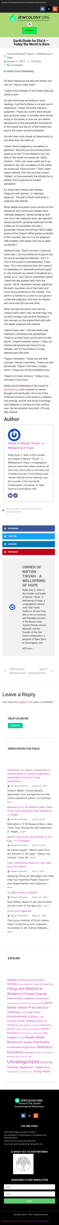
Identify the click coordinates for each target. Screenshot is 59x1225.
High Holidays (13, 509)
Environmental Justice (22, 1016)
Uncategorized (14, 512)
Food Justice (26, 1020)
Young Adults (42, 1071)
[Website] (15, 495)
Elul (22, 1012)
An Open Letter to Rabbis (22, 892)
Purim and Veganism (19, 910)
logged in (23, 702)
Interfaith (11, 1029)
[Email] (10, 495)
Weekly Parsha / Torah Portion (19, 1072)
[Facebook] (42, 9)
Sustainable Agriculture (21, 1047)
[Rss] (55, 9)
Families (12, 1020)
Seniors (28, 1042)
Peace (25, 509)
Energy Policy (33, 1012)
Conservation (42, 998)
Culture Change (37, 1003)
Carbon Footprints (25, 984)
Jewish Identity (26, 1033)
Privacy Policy (21, 1221)
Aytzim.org (7, 1221)
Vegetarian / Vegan (31, 1067)
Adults (11, 980)
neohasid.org (11, 389)
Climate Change (35, 994)
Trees (38, 1053)
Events (41, 1017)
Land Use (37, 1033)
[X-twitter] (48, 9)
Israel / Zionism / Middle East (28, 1029)
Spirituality (35, 509)
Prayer (21, 1038)
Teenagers (29, 1052)
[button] (29, 24)
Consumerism (12, 1003)
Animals (12, 984)
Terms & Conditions (40, 1221)
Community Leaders (20, 998)
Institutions (45, 1025)
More (9, 802)
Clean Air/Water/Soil (43, 984)
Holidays (35, 1025)
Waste (47, 1067)
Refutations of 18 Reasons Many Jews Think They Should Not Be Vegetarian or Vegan (29, 811)
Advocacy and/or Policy (31, 979)
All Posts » (28, 648)
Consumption (24, 1003)
